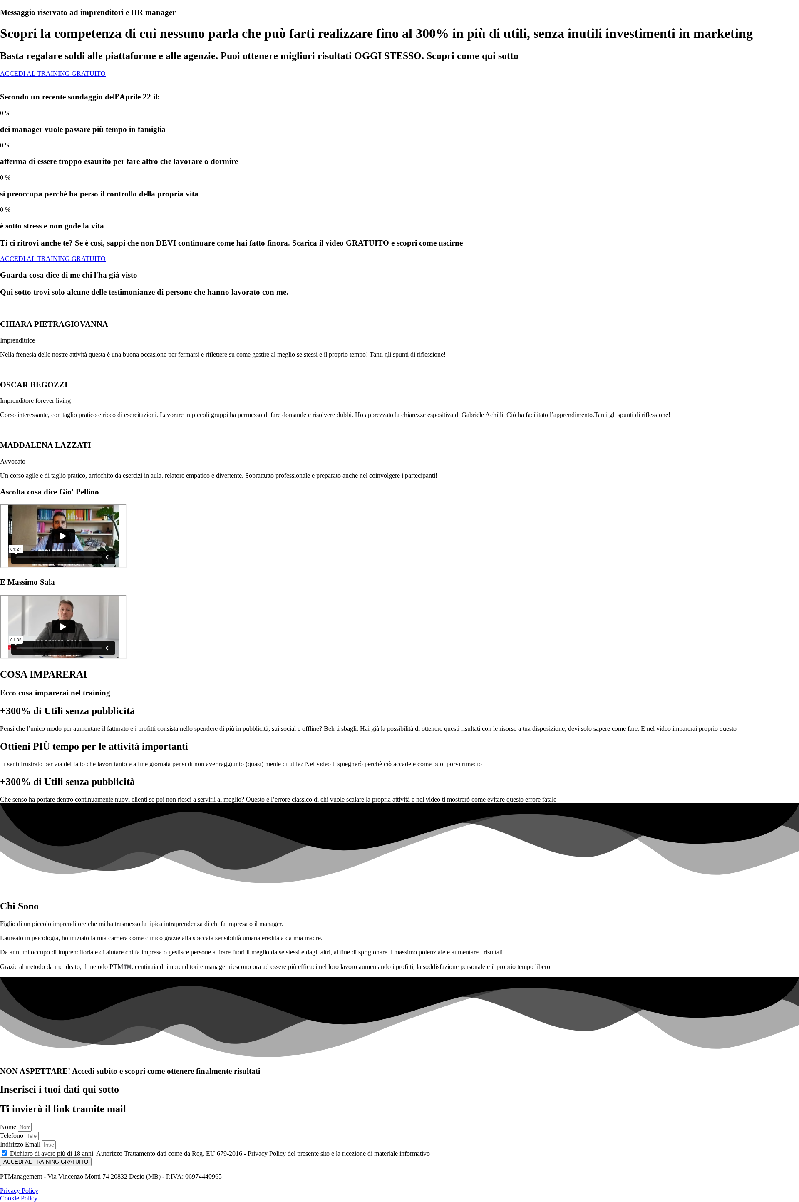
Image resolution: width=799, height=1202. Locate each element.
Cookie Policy (18, 1198)
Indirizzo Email (21, 1144)
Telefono (12, 1135)
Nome (9, 1126)
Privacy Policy (19, 1190)
